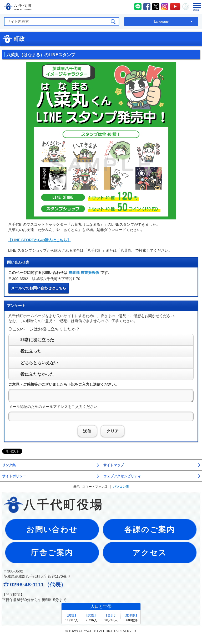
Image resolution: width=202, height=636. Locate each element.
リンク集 (9, 465)
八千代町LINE (138, 6)
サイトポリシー (14, 476)
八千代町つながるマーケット (185, 6)
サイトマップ (113, 465)
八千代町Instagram (164, 6)
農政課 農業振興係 (84, 272)
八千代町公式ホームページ (18, 7)
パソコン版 (121, 486)
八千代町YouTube (175, 6)
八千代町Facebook (146, 6)
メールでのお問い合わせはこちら (38, 288)
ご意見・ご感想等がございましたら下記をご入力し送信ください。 (63, 384)
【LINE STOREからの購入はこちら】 (39, 240)
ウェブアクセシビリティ (122, 476)
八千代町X (155, 6)
